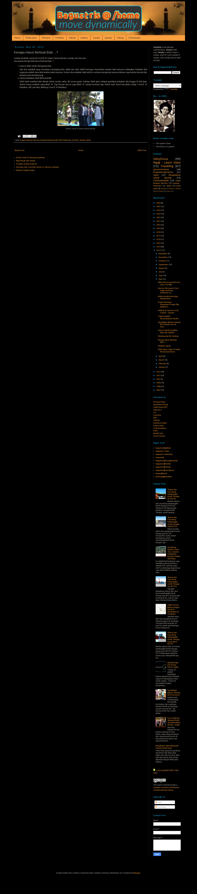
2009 (158, 383)
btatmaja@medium (164, 477)
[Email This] (24, 136)
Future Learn (158, 421)
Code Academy (159, 423)
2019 (158, 228)
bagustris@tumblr (163, 464)
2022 (158, 217)
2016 (158, 239)
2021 (158, 221)
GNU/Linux (160, 158)
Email (155, 829)
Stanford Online (160, 418)
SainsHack (160, 457)
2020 (158, 225)
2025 (158, 206)
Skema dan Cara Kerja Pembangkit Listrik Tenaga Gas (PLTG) (173, 581)
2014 (158, 247)
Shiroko (75, 140)
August (162, 268)
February (163, 363)
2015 (158, 243)
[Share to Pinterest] (35, 136)
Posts (159, 802)
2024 (158, 210)
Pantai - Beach (175, 188)
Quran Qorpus (159, 431)
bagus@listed (161, 473)
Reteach (46, 38)
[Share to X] (29, 136)
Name (155, 820)
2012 (158, 372)
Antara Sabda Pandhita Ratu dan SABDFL (168, 331)
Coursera (157, 410)
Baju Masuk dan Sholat (25, 161)
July (160, 272)
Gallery (84, 38)
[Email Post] (19, 136)
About (17, 38)
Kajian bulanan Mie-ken (30, 140)
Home (80, 150)
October (162, 261)
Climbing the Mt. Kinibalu (168, 336)
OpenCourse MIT (160, 402)
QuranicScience (161, 169)
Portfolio (59, 38)
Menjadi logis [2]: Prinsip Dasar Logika (173, 664)
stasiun (168, 191)
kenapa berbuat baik (49, 140)
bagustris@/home (163, 467)
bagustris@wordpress (165, 470)
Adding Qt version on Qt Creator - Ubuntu (168, 311)
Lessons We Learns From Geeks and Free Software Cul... (168, 290)
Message (157, 838)
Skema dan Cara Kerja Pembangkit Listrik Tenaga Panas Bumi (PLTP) (173, 638)
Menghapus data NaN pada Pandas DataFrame (167, 747)
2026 (158, 203)
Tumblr (96, 38)
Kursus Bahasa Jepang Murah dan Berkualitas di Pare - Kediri (173, 721)
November (163, 257)
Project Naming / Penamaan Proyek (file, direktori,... (168, 304)
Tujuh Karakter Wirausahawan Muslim (168, 317)
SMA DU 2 (157, 405)
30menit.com (158, 436)
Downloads (134, 38)
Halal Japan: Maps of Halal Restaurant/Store (169, 350)
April (161, 356)
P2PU (155, 426)
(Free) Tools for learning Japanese (30, 157)
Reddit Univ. (158, 428)
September (164, 264)
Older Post (141, 150)
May (161, 279)
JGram (156, 434)
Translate (174, 89)
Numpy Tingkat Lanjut (25, 170)
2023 (158, 214)
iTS (154, 408)
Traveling (167, 166)
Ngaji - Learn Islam (167, 162)
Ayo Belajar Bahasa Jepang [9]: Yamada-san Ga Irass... (169, 324)
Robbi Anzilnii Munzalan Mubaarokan (168, 297)
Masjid (163, 188)
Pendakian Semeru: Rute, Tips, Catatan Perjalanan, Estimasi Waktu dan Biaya (173, 553)
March (161, 360)
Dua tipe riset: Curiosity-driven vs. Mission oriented (37, 167)
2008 (158, 386)
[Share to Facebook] (32, 136)
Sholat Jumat (85, 140)
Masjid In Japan (164, 346)
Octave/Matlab (161, 180)
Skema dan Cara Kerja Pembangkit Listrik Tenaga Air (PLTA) (173, 493)
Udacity (156, 415)
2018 (158, 232)
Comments (161, 807)
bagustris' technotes (164, 454)
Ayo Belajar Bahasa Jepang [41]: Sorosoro (173, 692)
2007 (158, 390)
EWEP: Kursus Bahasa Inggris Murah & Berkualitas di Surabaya (173, 609)
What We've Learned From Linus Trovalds (169, 283)
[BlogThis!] (26, 136)
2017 (158, 236)
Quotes (108, 38)
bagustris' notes (162, 451)
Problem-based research (26, 164)
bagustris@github (163, 448)
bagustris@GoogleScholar (167, 461)
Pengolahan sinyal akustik (167, 176)
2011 (158, 375)
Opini (156, 175)
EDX (155, 413)
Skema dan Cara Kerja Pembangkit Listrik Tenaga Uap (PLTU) (173, 521)
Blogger (137, 873)
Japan (168, 186)
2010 (158, 379)
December (163, 254)
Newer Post (19, 150)
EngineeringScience (163, 172)
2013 (158, 250)
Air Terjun (159, 191)
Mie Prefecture (65, 140)
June (161, 275)
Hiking (120, 38)
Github (72, 38)
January (162, 367)
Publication (31, 38)
